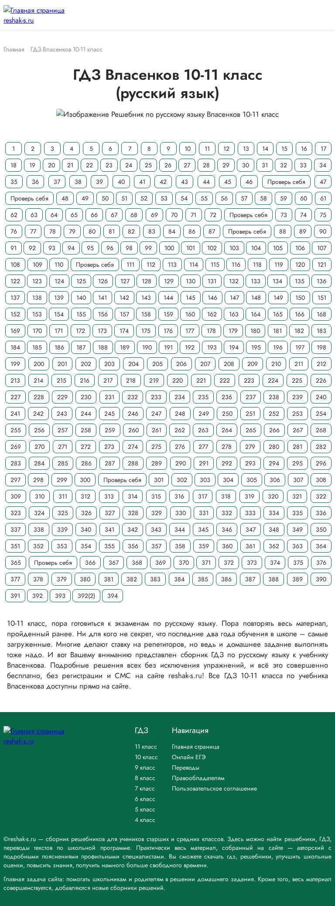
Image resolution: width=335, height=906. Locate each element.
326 (86, 513)
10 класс (146, 757)
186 (59, 347)
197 (299, 347)
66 (94, 214)
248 (180, 413)
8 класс (145, 778)
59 (283, 198)
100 (169, 248)
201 (62, 364)
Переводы (185, 767)
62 (13, 214)
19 (32, 165)
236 (227, 397)
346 (227, 529)
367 (114, 562)
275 (156, 446)
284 (39, 463)
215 (61, 380)
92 (32, 248)
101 (190, 248)
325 (63, 513)
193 (212, 347)
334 (274, 513)
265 (251, 430)
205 (157, 364)
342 (132, 529)
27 (187, 165)
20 (51, 165)
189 (125, 347)
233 (156, 397)
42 (163, 181)
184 (15, 347)
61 (323, 198)
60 (303, 198)
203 (109, 364)
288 (133, 463)
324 (39, 513)
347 (251, 529)
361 (250, 546)
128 (146, 281)
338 (39, 529)
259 (110, 430)
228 (39, 397)
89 (302, 231)
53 (164, 198)
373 (252, 562)
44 (206, 181)
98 (129, 248)
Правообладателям (198, 778)
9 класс (145, 767)
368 (137, 562)
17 (323, 148)
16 (304, 148)
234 (179, 397)
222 (224, 380)
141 (102, 297)
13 (246, 148)
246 (133, 413)
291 (204, 463)
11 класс (146, 746)
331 (204, 513)
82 (131, 231)
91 (13, 248)
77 (33, 231)
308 (321, 479)
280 (274, 446)
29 (225, 165)
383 (155, 579)
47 (323, 181)
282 (321, 446)
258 (86, 430)
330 (180, 513)
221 (201, 380)
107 (321, 248)
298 (38, 479)
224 (273, 380)
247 (156, 413)
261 (156, 430)
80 (92, 231)
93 (51, 248)
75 (323, 214)
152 (15, 314)
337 (15, 529)
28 (206, 165)
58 (263, 198)
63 (34, 214)
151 (322, 297)
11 (207, 148)
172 (80, 330)
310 (39, 496)
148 (256, 297)
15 (284, 148)
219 (154, 380)
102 (212, 248)
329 (156, 513)
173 (102, 330)
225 (297, 380)
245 (109, 413)
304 (228, 479)
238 (274, 397)
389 (297, 579)
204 (133, 364)
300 (85, 479)
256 (39, 430)
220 (177, 380)
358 (180, 546)
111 (130, 264)
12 (226, 148)
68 (133, 214)
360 (227, 546)
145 (190, 297)
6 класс (145, 798)
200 (39, 364)
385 (203, 579)
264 (227, 430)
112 (151, 264)
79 (72, 231)
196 (278, 347)
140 (81, 297)
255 (15, 430)
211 (298, 364)
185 (37, 347)
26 (167, 165)
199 (15, 364)
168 (321, 314)
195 (256, 347)
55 (204, 198)
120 (300, 264)
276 (180, 446)
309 (15, 496)
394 (112, 595)
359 (203, 546)
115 (215, 264)
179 (233, 330)
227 (15, 397)
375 (298, 562)
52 (143, 198)
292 (227, 463)
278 (227, 446)
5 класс (145, 809)
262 (179, 430)
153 (37, 314)
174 (124, 330)
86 (191, 231)
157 (124, 314)
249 (203, 413)
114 (193, 264)
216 (84, 380)
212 (321, 364)
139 (59, 297)
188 (103, 347)
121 (322, 264)
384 (179, 579)
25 (148, 165)
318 (226, 496)
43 (184, 181)
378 (38, 579)
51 (124, 198)
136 (321, 281)
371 (206, 562)
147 (234, 297)
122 (15, 281)
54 (184, 198)
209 (252, 364)
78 (52, 231)
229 (62, 397)
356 (133, 546)
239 (297, 397)
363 (297, 546)
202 (86, 364)
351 (15, 546)
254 (321, 413)
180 (255, 330)
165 (278, 314)
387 (250, 579)
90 (322, 231)
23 (109, 165)
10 (188, 148)
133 (255, 281)
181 (277, 330)
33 (303, 165)
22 (89, 165)
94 (71, 248)
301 (159, 479)
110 (59, 264)
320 (273, 496)
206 (181, 364)
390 (321, 579)
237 (251, 397)
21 (70, 165)
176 (168, 330)
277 (203, 446)
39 (99, 181)
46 (249, 181)
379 (62, 579)
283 (15, 463)
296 (321, 463)
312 (85, 496)
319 (249, 496)
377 (15, 579)
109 (37, 264)
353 (62, 546)
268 (321, 430)
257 (63, 430)
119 (278, 264)
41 (142, 181)
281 (297, 446)
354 (86, 546)
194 (234, 347)
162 (212, 314)
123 (37, 281)
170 (37, 330)
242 (38, 413)
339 (62, 529)
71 (193, 214)
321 (297, 496)
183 (321, 330)
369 (160, 562)
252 (274, 413)
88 (282, 231)
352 (38, 546)
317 (202, 496)
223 (249, 380)
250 (227, 413)
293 (250, 463)
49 (85, 198)
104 (256, 248)
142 (124, 297)
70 (174, 214)
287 (110, 463)
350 (321, 529)
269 (15, 446)
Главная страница (195, 746)
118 (257, 264)
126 (103, 281)
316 (179, 496)
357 (156, 546)
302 (182, 479)
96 (109, 248)
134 (277, 281)
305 (251, 479)
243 (62, 413)
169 (15, 330)
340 (86, 529)
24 (128, 165)
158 (146, 314)
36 (35, 181)
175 (145, 330)
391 (15, 595)
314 (132, 496)
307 (298, 479)
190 (147, 347)
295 (297, 463)
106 (300, 248)
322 (321, 496)
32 (283, 165)
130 (190, 281)
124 (59, 281)
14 (265, 148)
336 (321, 513)
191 (168, 347)
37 (57, 181)
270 (39, 446)
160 (190, 314)
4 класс (145, 819)
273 (109, 446)
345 (203, 529)
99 (148, 248)
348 (274, 529)
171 (59, 330)
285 (63, 463)
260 (133, 430)
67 (114, 214)
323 (15, 513)
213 (15, 380)
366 (90, 562)
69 (154, 214)
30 (245, 165)
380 (85, 579)
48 (65, 198)
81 (112, 231)
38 (78, 181)
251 (250, 413)
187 (80, 347)
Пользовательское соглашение (214, 788)
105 (278, 248)
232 (132, 397)
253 (297, 413)
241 (15, 413)
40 (121, 181)
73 (283, 214)
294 (274, 463)
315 (156, 496)
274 (133, 446)
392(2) (86, 595)
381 (108, 579)
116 (236, 264)
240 (321, 397)
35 (13, 181)
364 (321, 546)
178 (211, 330)
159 (168, 314)
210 (276, 364)
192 (190, 347)
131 (212, 281)
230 (86, 397)
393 (60, 595)
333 (250, 513)
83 (151, 231)
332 (227, 513)
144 (168, 297)
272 (86, 446)
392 (37, 595)
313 (109, 496)
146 (212, 297)
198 (321, 347)
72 (213, 214)
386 (226, 579)
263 (203, 430)
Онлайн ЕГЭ (189, 757)
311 (62, 496)
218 (131, 380)
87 (212, 231)
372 (229, 562)
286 (86, 463)
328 (133, 513)
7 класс (145, 788)
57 (244, 198)
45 (227, 181)
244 (86, 413)
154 (59, 314)
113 (172, 264)
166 (299, 314)
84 (171, 231)
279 (250, 446)
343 (156, 529)
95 (90, 248)
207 (205, 364)
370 (184, 562)
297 (15, 479)
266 (274, 430)
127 (125, 281)
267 (298, 430)
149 (278, 297)
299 (62, 479)
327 (110, 513)
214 (38, 380)
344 (179, 529)
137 (15, 297)
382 (131, 579)
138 (37, 297)
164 (255, 314)
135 (299, 281)
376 (321, 562)
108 (15, 264)
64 (54, 214)
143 (146, 297)
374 (275, 562)
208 (229, 364)
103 (234, 248)
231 (109, 397)
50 (105, 198)
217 (108, 380)
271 (62, 446)
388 (273, 579)
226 (321, 380)
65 (74, 214)
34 (322, 165)
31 (265, 165)
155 (81, 314)
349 (297, 529)
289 (156, 463)
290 (180, 463)
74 (303, 214)
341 (109, 529)
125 (81, 281)
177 (189, 330)
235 (203, 397)
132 (234, 281)
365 (15, 562)
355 (109, 546)
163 (234, 314)
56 (224, 198)
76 (13, 231)
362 (274, 546)
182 (299, 330)
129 (169, 281)
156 (103, 314)
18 (13, 165)
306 (275, 479)
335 (297, 513)
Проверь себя (286, 181)
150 (300, 297)
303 (205, 479)
